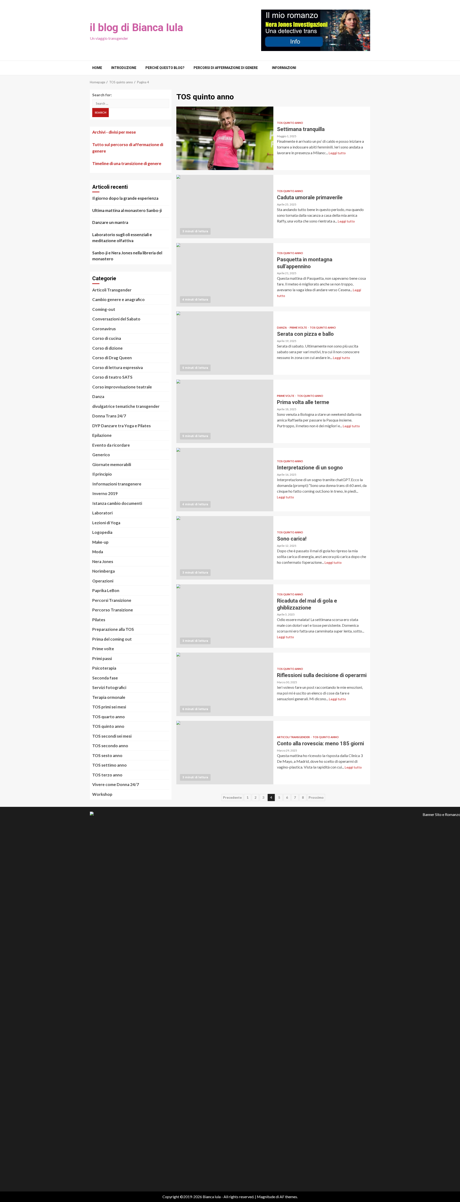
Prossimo (316, 797)
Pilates (98, 619)
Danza (282, 327)
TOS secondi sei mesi (112, 736)
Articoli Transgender (293, 737)
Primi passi (102, 658)
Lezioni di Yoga (106, 522)
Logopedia (102, 532)
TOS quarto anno (108, 716)
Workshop (102, 794)
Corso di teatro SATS (112, 377)
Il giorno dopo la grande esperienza (125, 198)
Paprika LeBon (105, 590)
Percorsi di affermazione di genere (226, 68)
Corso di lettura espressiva (117, 367)
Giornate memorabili (111, 464)
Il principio (102, 474)
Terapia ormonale (108, 697)
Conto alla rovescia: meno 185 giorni (224, 752)
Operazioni (102, 580)
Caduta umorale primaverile (224, 206)
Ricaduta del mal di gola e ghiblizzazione (224, 616)
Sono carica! (224, 548)
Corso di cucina (106, 338)
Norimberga (103, 571)
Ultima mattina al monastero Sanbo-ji (127, 210)
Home (97, 68)
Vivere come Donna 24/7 (115, 784)
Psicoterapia (104, 668)
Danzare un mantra (110, 222)
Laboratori (102, 512)
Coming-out (103, 309)
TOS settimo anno (109, 765)
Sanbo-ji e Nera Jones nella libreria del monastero (127, 256)
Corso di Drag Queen (112, 357)
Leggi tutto (337, 153)
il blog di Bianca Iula (136, 27)
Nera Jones (102, 561)
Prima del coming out (112, 639)
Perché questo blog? (164, 68)
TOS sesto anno (107, 755)
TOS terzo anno (107, 774)
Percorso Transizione (112, 609)
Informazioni (284, 68)
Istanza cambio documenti (117, 503)
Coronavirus (104, 328)
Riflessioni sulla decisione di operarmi (224, 684)
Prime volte (298, 327)
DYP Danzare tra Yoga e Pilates (121, 425)
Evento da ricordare (111, 445)
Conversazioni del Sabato (116, 318)
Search (100, 112)
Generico (101, 454)
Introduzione (123, 68)
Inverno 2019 (105, 493)
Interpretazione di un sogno (224, 479)
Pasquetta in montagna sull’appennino (224, 275)
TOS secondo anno (110, 745)
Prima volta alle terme (224, 411)
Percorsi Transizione (111, 600)
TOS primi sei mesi (109, 706)
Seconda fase (105, 677)
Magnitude (266, 1196)
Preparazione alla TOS (113, 629)
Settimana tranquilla (224, 138)
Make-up (100, 542)
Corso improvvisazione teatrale (122, 386)
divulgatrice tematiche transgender (126, 406)
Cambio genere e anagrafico (118, 299)
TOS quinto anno (290, 122)
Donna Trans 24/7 (109, 415)
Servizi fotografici (109, 687)
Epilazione (102, 435)
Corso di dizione (107, 348)
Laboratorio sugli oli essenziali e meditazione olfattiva (122, 237)
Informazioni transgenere (116, 483)
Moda (97, 551)
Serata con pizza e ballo (224, 343)
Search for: (102, 94)
